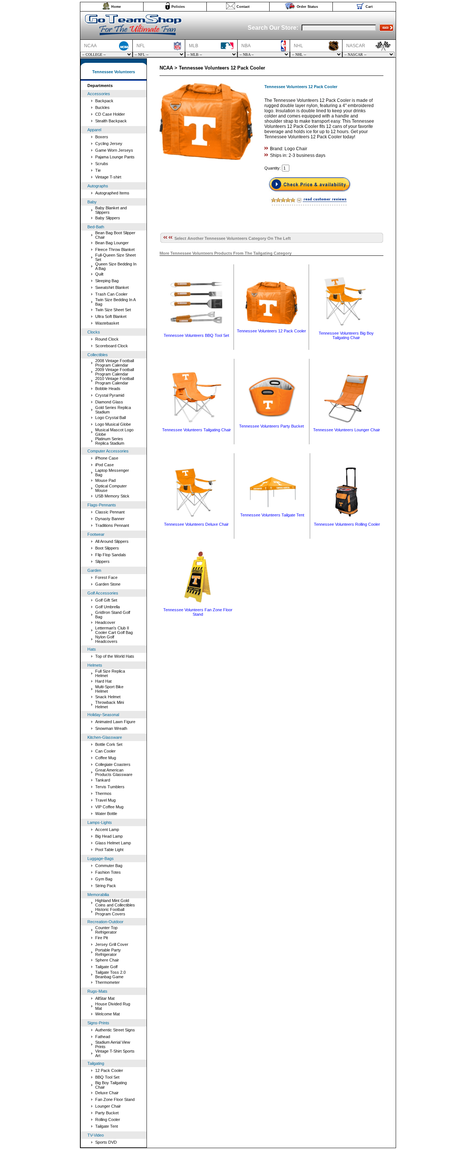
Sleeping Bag (107, 280)
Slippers (102, 561)
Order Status (307, 7)
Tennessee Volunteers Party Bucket (271, 426)
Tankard (102, 780)
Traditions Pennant (112, 525)
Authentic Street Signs (115, 1030)
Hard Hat (103, 681)
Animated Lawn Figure (115, 721)
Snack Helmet (107, 697)
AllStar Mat (105, 998)
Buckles (102, 107)
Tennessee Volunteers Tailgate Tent (272, 515)
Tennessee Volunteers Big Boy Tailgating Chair (346, 335)
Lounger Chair (108, 1106)
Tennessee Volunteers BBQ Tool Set (196, 335)
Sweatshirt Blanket (112, 287)
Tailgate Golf (106, 966)
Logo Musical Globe (113, 424)
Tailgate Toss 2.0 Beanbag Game (110, 974)
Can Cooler (105, 751)
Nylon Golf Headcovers (106, 639)
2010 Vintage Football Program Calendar (114, 380)
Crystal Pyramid (109, 395)
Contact (243, 7)
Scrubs (101, 163)
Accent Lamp (107, 829)
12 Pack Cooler (109, 1070)
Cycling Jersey (108, 143)
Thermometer (107, 982)
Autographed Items (112, 193)
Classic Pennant (110, 512)
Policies (178, 7)
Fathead (102, 1036)
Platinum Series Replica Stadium (109, 441)
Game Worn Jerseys (114, 150)
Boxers (101, 137)
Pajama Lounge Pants (115, 157)
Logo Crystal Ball (110, 417)
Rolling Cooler (107, 1119)
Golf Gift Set (106, 600)
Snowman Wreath (111, 728)
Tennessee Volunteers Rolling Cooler (347, 524)
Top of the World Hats (114, 656)
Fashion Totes (108, 872)
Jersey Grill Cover (111, 944)
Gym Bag (103, 879)
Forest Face (106, 577)
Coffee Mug (105, 758)
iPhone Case (106, 458)
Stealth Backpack (111, 121)
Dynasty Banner (110, 518)
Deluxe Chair (107, 1093)
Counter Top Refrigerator (106, 929)
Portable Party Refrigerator (108, 952)
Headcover (105, 622)
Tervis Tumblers (110, 787)
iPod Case (104, 465)
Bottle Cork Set (108, 744)
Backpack (104, 101)
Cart (369, 7)
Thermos (103, 793)
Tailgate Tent (106, 1126)
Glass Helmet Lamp (113, 843)
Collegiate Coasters (113, 764)
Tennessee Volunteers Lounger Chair (346, 430)
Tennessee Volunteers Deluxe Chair (196, 524)
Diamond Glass (109, 402)
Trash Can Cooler (111, 294)
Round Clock (107, 339)
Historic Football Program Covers (110, 911)
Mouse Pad (105, 480)
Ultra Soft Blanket (110, 316)
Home (116, 7)
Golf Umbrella (107, 607)
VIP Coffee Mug (109, 807)
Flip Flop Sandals (110, 555)
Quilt (99, 274)
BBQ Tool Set (107, 1077)
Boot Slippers (107, 548)
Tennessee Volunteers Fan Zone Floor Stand (197, 612)
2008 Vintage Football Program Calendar (114, 362)
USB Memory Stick (112, 496)
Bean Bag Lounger (112, 243)
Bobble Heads (107, 388)
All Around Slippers (112, 541)
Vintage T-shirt (108, 177)
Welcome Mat (107, 1014)
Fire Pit (101, 937)
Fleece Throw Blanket (115, 249)
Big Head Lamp (109, 836)
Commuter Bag (108, 865)
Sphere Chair (107, 960)
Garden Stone (107, 584)
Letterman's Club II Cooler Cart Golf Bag (114, 630)
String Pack (105, 885)
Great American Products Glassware (113, 772)
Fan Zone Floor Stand (115, 1099)
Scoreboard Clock (111, 346)
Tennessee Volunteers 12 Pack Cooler (271, 331)
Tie (98, 170)
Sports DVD (106, 1142)
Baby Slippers (107, 218)
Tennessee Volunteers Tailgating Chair (196, 430)
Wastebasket (107, 323)
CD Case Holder (110, 114)
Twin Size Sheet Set (113, 309)
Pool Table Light (109, 849)
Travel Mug (105, 800)
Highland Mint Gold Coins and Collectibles (115, 902)
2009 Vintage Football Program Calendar (114, 371)
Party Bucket (107, 1113)
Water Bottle (106, 813)
